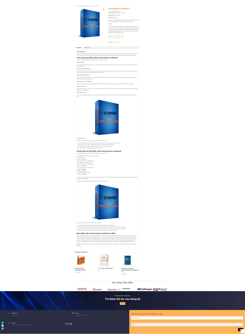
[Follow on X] (68, 324)
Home (76, 5)
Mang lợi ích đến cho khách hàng (122, 295)
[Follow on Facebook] (66, 324)
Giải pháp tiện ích (85, 5)
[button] (104, 9)
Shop (122, 303)
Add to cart (118, 36)
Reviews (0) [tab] (86, 47)
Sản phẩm (79, 5)
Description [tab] (78, 47)
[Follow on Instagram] (71, 324)
